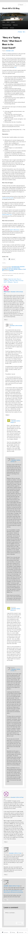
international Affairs (16, 268)
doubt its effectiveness (14, 229)
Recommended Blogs (6, 25)
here (15, 67)
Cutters (9, 268)
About (8, 22)
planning (15, 269)
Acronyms (12, 27)
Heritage (13, 22)
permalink (11, 270)
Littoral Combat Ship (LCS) (7, 198)
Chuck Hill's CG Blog (10, 8)
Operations (22, 266)
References (15, 25)
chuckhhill (6, 886)
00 (7, 268)
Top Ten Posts (5, 27)
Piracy (12, 269)
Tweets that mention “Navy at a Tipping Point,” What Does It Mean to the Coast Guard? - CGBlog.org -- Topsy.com (13, 280)
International (14, 266)
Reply (5, 319)
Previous (19, 31)
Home (3, 22)
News (18, 266)
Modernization (5, 269)
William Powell (7, 291)
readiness (20, 269)
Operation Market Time (7, 214)
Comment (19, 923)
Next (24, 31)
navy (9, 269)
